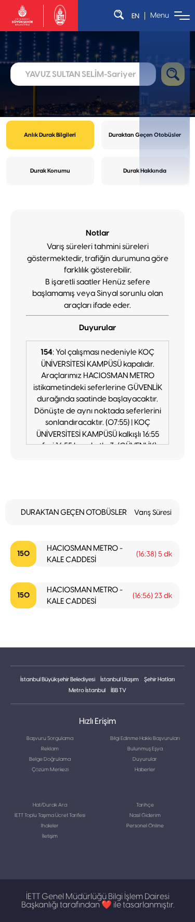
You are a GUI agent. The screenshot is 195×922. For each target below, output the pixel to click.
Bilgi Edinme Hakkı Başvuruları (145, 738)
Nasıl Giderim (145, 815)
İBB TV (118, 690)
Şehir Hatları (159, 679)
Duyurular (145, 759)
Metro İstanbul (87, 690)
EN (135, 15)
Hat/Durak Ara (50, 805)
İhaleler (50, 825)
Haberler (145, 769)
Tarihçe (145, 805)
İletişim (50, 836)
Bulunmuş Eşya (145, 748)
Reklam (50, 748)
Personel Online (145, 825)
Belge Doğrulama (50, 759)
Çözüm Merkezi (50, 769)
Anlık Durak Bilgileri (50, 135)
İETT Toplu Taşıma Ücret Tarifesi (50, 815)
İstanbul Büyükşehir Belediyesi (57, 679)
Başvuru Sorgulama (50, 738)
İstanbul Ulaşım (119, 679)
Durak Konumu (50, 171)
